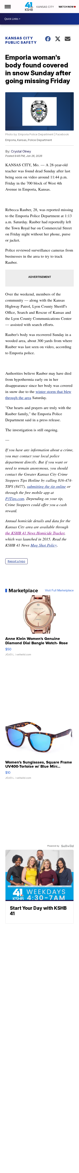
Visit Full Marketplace (59, 590)
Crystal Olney (21, 151)
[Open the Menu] (7, 6)
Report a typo (16, 561)
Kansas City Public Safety (21, 40)
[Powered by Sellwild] (67, 845)
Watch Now (66, 6)
